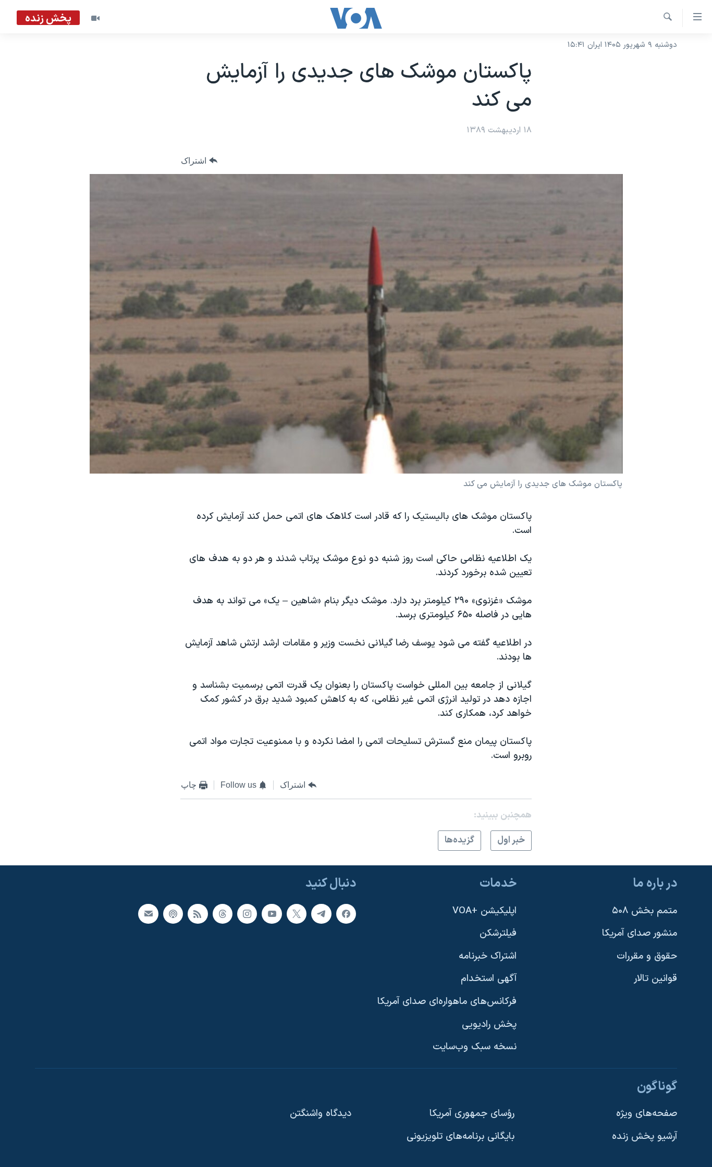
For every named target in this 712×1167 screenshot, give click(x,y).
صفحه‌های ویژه (646, 1114)
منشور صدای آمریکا (639, 934)
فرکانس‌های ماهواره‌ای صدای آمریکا (447, 1002)
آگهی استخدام (489, 979)
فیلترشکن (498, 934)
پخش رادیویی (489, 1024)
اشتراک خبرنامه (488, 956)
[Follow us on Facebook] (346, 914)
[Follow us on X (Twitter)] (296, 914)
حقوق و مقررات (647, 956)
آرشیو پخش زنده (644, 1137)
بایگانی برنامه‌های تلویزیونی (460, 1137)
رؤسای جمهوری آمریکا (471, 1114)
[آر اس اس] (197, 914)
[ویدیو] (95, 18)
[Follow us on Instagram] (247, 914)
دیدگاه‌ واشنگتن (320, 1114)
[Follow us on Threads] (222, 914)
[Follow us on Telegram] (321, 914)
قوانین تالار (655, 979)
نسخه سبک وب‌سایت (475, 1047)
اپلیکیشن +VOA (484, 911)
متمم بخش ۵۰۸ (644, 911)
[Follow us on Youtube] (271, 914)
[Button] (199, 161)
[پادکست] (173, 914)
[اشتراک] (148, 914)
